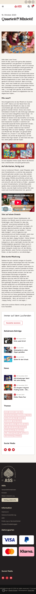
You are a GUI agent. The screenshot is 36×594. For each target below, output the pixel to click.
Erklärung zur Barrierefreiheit (11, 521)
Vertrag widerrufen (10, 500)
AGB (3, 518)
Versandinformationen (9, 490)
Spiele (15, 433)
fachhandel (21, 418)
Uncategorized (9, 436)
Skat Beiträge (19, 430)
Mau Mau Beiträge (23, 424)
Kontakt (4, 493)
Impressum (5, 512)
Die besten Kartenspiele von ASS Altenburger (18, 415)
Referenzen (23, 427)
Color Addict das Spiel (15, 412)
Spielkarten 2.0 (23, 433)
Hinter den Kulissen (10, 424)
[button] (3, 590)
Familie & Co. (8, 421)
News (6, 427)
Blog (6, 412)
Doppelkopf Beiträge (10, 418)
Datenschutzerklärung (9, 515)
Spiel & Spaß (8, 433)
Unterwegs (18, 436)
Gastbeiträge (17, 421)
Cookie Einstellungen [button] (9, 524)
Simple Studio (12, 590)
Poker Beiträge (13, 427)
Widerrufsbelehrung (8, 496)
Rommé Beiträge (9, 430)
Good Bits (31, 590)
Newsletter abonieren (13, 323)
